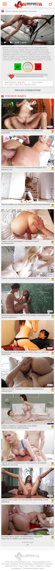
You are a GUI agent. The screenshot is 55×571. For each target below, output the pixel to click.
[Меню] (5, 4)
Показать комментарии (27, 90)
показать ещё (27, 542)
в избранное (27, 77)
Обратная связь (11, 566)
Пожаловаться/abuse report (33, 568)
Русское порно (30, 85)
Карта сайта (23, 566)
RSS (32, 566)
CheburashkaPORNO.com (28, 4)
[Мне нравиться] (18, 66)
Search (50, 4)
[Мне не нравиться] (37, 66)
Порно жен (18, 85)
